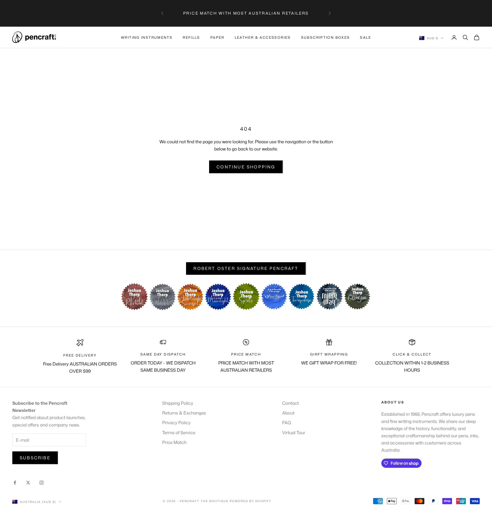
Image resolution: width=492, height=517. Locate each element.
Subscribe (35, 458)
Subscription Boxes (325, 37)
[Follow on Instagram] (41, 482)
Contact (290, 403)
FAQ (286, 422)
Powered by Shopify (251, 501)
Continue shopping (246, 167)
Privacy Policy (176, 422)
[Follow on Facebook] (14, 482)
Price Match (174, 442)
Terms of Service (178, 432)
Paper (217, 37)
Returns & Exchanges (184, 413)
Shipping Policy (177, 403)
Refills (191, 37)
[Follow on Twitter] (28, 482)
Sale (365, 37)
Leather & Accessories (263, 37)
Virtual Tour (293, 432)
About (288, 413)
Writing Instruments (146, 37)
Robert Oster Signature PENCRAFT (245, 268)
